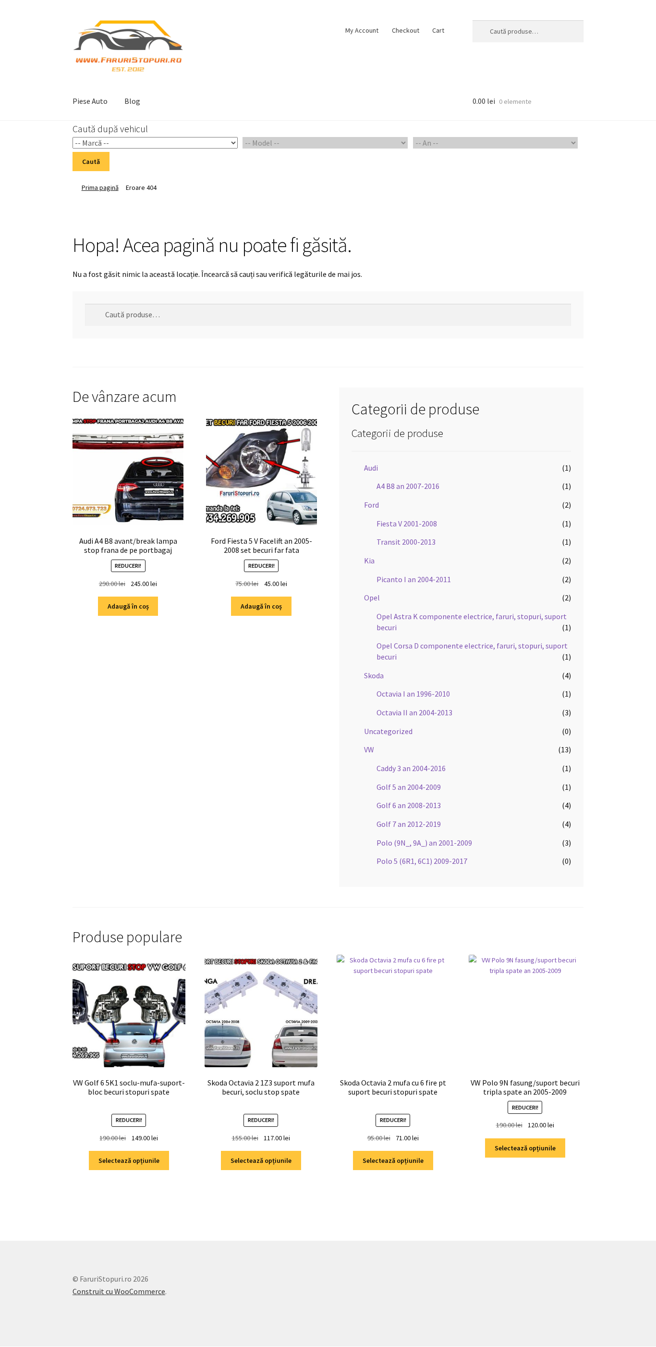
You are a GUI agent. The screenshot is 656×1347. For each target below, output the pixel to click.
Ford (371, 505)
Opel (372, 597)
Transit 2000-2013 (406, 542)
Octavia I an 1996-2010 (413, 693)
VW (369, 749)
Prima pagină (100, 187)
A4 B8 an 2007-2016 (408, 486)
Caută (91, 161)
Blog (132, 101)
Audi (371, 468)
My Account (361, 30)
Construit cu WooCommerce (119, 1291)
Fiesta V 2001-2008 (407, 523)
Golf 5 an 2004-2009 (409, 787)
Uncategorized (388, 731)
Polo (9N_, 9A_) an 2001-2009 (424, 843)
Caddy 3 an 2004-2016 (411, 768)
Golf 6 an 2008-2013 (409, 805)
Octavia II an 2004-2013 (414, 712)
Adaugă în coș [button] (128, 606)
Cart (438, 30)
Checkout (405, 30)
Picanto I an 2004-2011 (414, 579)
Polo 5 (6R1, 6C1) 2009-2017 (422, 861)
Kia (369, 560)
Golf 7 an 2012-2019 (409, 824)
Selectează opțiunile (128, 1160)
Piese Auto (90, 101)
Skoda (374, 675)
